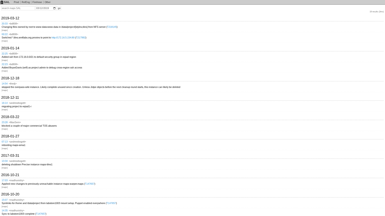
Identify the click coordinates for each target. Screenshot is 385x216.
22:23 (5, 64)
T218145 (112, 27)
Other (48, 2)
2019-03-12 (10, 18)
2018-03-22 (10, 117)
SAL (7, 2)
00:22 (5, 34)
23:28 (5, 122)
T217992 (81, 37)
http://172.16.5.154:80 (63, 37)
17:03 (5, 180)
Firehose (37, 2)
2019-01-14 (10, 48)
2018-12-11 (10, 97)
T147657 (89, 184)
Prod (16, 2)
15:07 (5, 200)
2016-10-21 (10, 175)
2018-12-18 (10, 78)
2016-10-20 (10, 194)
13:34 (5, 161)
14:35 (5, 210)
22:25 (5, 53)
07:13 (5, 141)
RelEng (26, 2)
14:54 (5, 83)
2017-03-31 (10, 155)
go (59, 8)
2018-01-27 (10, 136)
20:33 (5, 23)
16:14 (5, 103)
